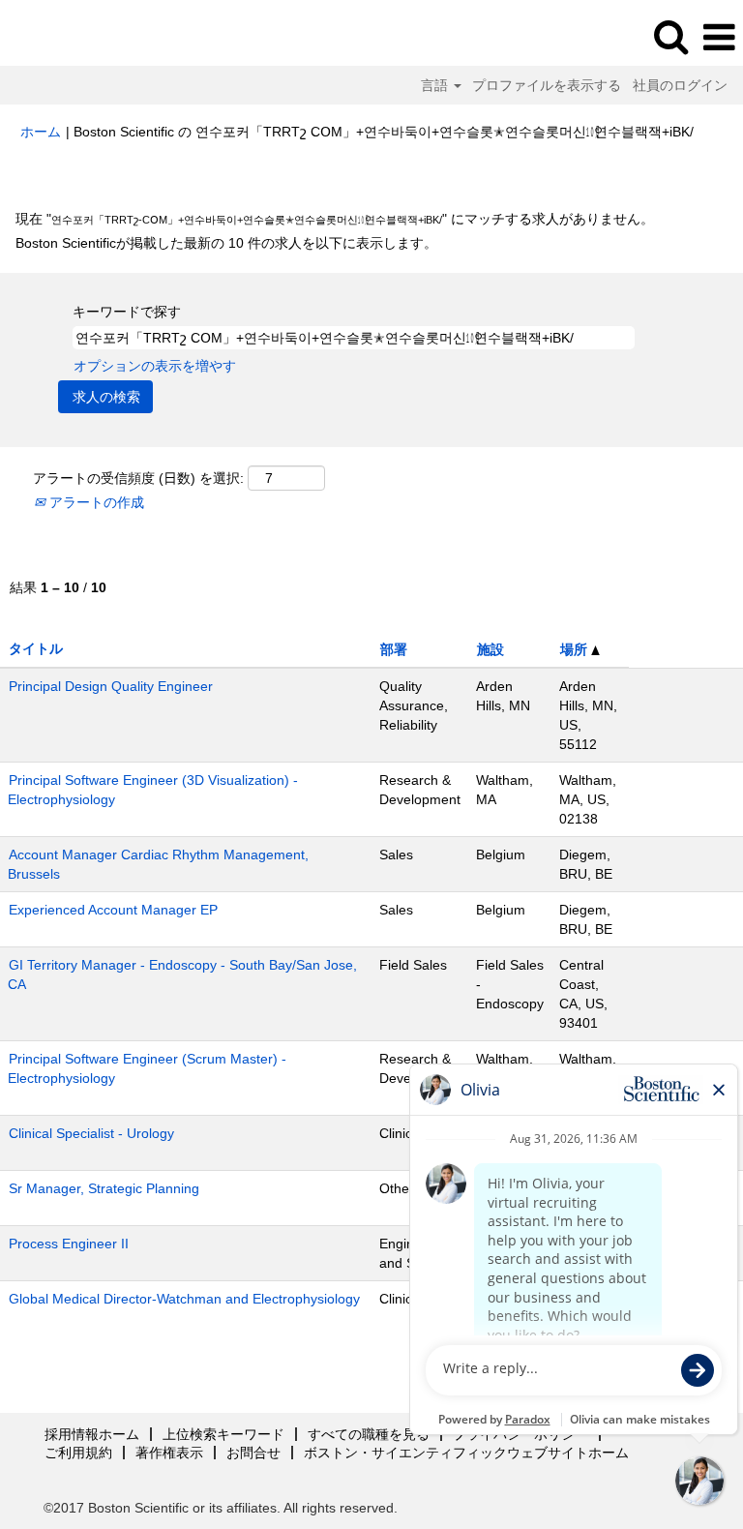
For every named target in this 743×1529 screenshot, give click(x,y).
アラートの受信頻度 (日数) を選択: (138, 478)
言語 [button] (436, 85)
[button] (719, 37)
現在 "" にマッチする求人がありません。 (334, 218)
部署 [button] (393, 649)
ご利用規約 (78, 1452)
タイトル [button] (36, 648)
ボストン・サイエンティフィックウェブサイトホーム (466, 1452)
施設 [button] (490, 649)
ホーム (40, 131)
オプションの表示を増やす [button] (155, 366)
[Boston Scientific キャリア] (68, 36)
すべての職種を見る (369, 1434)
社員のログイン (680, 85)
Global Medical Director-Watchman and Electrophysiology (184, 1298)
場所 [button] (575, 649)
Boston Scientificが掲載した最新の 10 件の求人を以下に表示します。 (226, 243)
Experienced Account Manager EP (113, 909)
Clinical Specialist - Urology (91, 1133)
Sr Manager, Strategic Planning (104, 1188)
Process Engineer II (69, 1243)
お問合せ (253, 1452)
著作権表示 (169, 1452)
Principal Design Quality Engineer (111, 686)
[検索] (670, 36)
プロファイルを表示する (546, 85)
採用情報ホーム (92, 1434)
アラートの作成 (94, 502)
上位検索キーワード (223, 1434)
